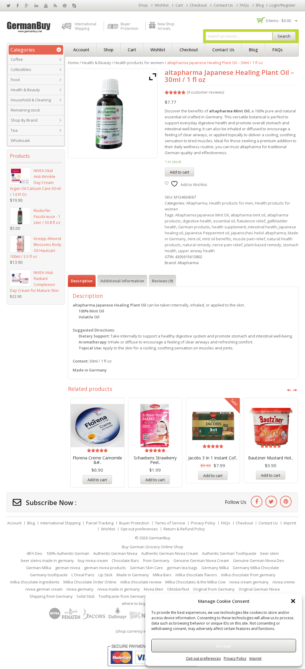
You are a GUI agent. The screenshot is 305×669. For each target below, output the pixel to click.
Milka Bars (162, 574)
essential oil (224, 221)
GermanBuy (159, 538)
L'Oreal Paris (82, 574)
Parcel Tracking (99, 523)
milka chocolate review (140, 582)
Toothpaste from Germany (123, 596)
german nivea (67, 567)
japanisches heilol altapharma (258, 233)
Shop (143, 5)
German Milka (38, 567)
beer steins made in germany (47, 560)
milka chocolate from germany (248, 574)
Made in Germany (132, 574)
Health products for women (139, 62)
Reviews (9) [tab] (162, 281)
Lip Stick (105, 574)
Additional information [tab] (122, 281)
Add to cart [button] (97, 479)
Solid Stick (86, 596)
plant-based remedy (262, 244)
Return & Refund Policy (184, 529)
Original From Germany (214, 589)
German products (194, 227)
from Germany (156, 560)
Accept (223, 646)
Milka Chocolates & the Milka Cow (195, 582)
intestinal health (262, 227)
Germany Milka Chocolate (256, 567)
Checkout (198, 5)
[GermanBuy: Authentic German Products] (29, 26)
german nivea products (105, 567)
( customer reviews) (205, 92)
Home (73, 62)
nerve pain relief (227, 244)
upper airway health (196, 250)
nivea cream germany (249, 582)
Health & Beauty (25, 89)
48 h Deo (34, 553)
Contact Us (223, 5)
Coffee (17, 59)
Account (81, 49)
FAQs (244, 5)
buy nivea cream (93, 560)
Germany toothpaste (49, 574)
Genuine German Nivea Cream (201, 560)
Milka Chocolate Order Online (89, 582)
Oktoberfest (178, 589)
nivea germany (80, 589)
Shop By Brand (24, 120)
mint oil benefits (216, 238)
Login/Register (282, 5)
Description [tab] (82, 281)
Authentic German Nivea (115, 553)
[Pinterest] (286, 501)
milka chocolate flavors (196, 574)
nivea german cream (44, 589)
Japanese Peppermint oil (207, 233)
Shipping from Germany (51, 596)
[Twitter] (271, 501)
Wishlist (162, 5)
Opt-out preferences (203, 658)
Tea (14, 130)
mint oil (194, 238)
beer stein (269, 553)
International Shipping (85, 26)
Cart (179, 5)
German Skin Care (146, 567)
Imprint (255, 658)
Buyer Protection (129, 26)
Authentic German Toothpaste (229, 553)
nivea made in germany (118, 589)
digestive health (197, 221)
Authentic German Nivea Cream (169, 553)
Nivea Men (153, 589)
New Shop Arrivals (166, 26)
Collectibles (21, 69)
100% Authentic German (67, 553)
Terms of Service (170, 523)
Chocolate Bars (125, 560)
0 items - (278, 20)
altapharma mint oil (248, 215)
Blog (260, 5)
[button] (293, 601)
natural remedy (197, 244)
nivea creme (284, 582)
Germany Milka (215, 567)
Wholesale (20, 140)
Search (284, 36)
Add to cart (179, 172)
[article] (183, 340)
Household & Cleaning (31, 100)
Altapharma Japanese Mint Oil (202, 215)
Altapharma (196, 203)
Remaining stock (25, 110)
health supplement (229, 227)
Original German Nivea (259, 589)
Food (15, 79)
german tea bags (182, 567)
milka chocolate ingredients (35, 582)
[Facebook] (256, 501)
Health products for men (231, 203)
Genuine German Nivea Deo (258, 560)
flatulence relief (251, 221)
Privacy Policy (235, 658)
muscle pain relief (249, 238)
